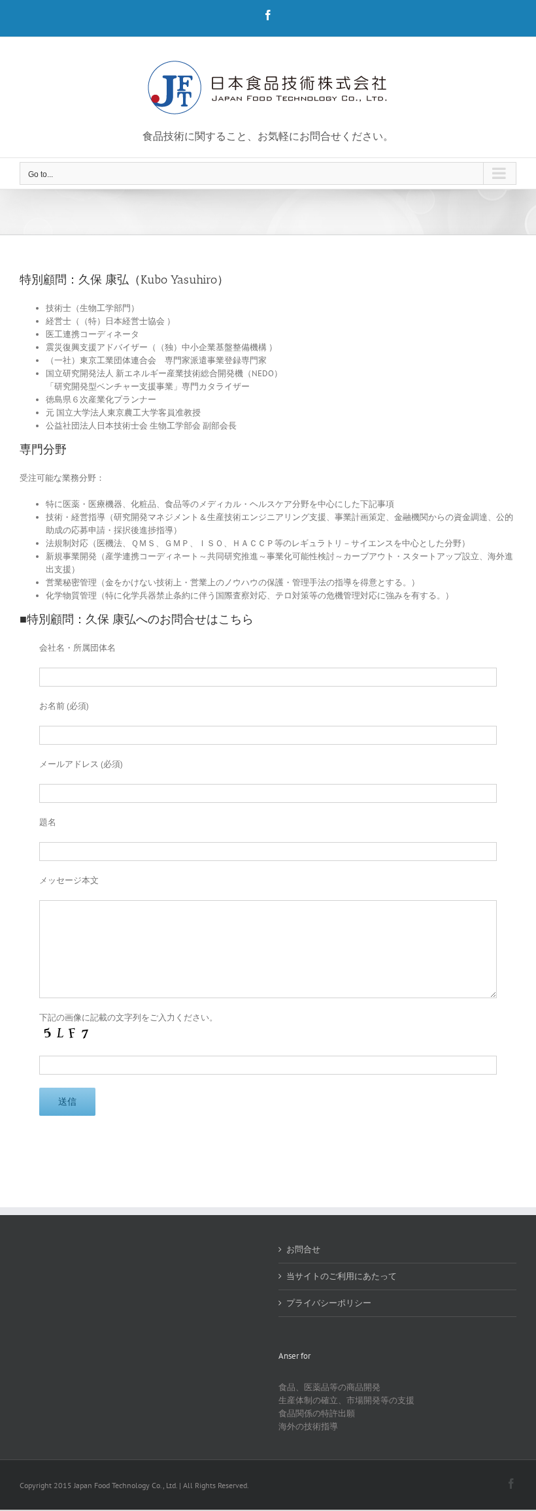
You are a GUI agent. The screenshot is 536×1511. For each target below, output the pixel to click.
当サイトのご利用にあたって (341, 1276)
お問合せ (303, 1249)
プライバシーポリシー (328, 1302)
